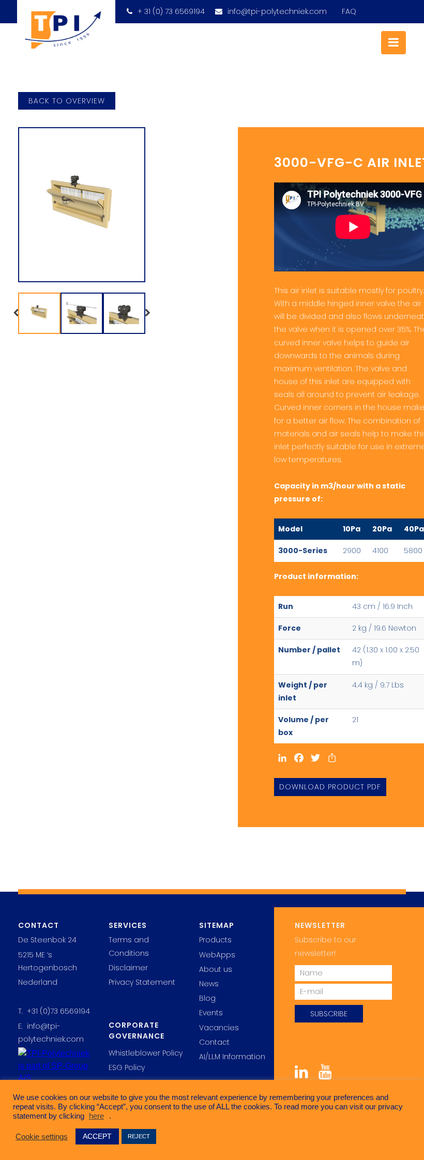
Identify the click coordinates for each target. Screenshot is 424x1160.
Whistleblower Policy (146, 1053)
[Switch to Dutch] (388, 8)
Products (215, 940)
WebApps (217, 955)
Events (211, 1013)
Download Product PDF (330, 787)
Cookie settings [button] (42, 1137)
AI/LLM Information (232, 1056)
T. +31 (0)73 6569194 (54, 1011)
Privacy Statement (142, 982)
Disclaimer (128, 968)
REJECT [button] (139, 1136)
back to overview (66, 101)
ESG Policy (127, 1067)
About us (215, 969)
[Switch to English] (366, 8)
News (209, 984)
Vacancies (219, 1027)
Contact (214, 1042)
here (96, 1116)
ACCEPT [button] (97, 1136)
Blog (207, 998)
